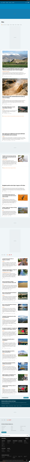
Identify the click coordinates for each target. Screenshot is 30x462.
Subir (26, 438)
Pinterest (9, 254)
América (3, 353)
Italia (15, 24)
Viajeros (8, 24)
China (21, 24)
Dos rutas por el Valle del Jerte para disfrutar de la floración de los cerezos (13, 134)
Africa (3, 198)
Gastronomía (3, 427)
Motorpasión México (25, 456)
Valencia (18, 24)
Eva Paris (5, 336)
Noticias (10, 2)
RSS (7, 254)
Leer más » (8, 112)
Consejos (3, 2)
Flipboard (28, 2)
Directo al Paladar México (20, 456)
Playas (2, 430)
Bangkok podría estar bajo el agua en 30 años (13, 185)
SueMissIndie (5, 113)
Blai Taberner (6, 325)
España (7, 2)
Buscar (27, 435)
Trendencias (3, 449)
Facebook (27, 2)
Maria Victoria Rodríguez (7, 140)
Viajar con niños (22, 430)
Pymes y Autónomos (8, 450)
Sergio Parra (6, 76)
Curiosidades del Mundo (5, 71)
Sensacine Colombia (14, 457)
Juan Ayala (5, 215)
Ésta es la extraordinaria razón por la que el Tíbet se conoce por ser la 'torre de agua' (13, 69)
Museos (12, 426)
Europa (13, 2)
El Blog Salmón (9, 449)
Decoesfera (3, 450)
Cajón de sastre (4, 159)
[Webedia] (28, 0)
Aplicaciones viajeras (13, 430)
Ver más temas (4, 432)
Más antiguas (26, 397)
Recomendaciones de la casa (6, 272)
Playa (10, 24)
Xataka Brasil (3, 457)
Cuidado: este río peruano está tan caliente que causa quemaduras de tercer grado (9, 156)
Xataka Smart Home (3, 445)
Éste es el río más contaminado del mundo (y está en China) (13, 97)
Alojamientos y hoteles (23, 426)
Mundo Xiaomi (3, 446)
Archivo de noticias (5, 397)
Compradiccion (3, 451)
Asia (3, 210)
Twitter (4, 254)
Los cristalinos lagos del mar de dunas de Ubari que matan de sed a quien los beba (9, 195)
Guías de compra (4, 426)
